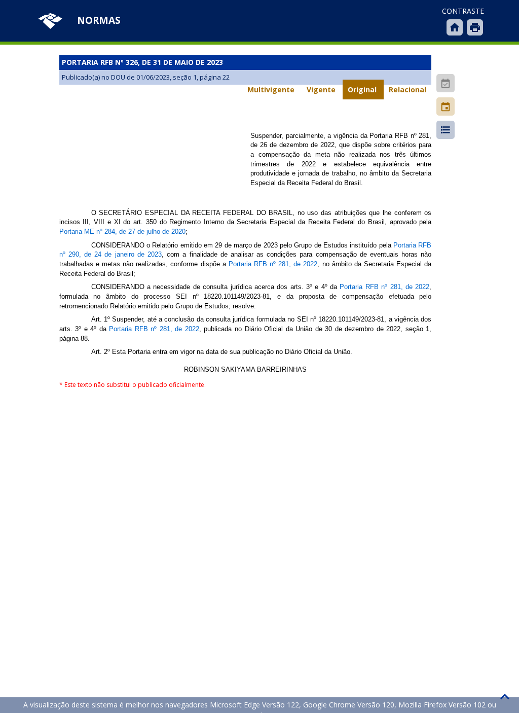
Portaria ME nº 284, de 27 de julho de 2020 (122, 231)
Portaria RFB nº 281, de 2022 (273, 264)
